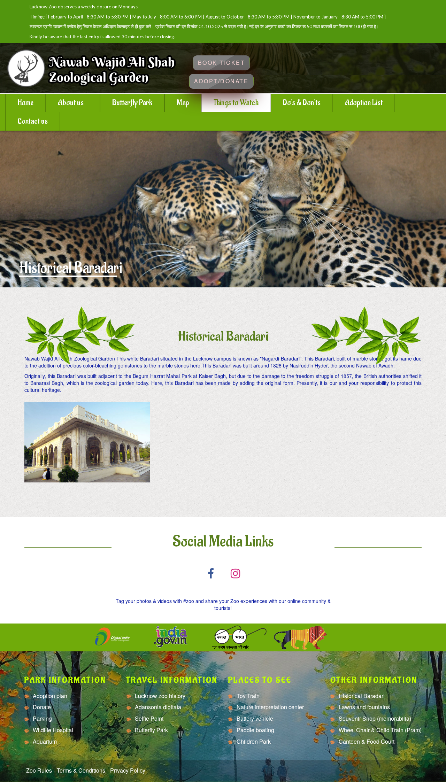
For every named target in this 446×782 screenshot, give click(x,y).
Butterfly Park (132, 103)
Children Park (253, 741)
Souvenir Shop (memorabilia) (374, 718)
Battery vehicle (254, 718)
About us (71, 103)
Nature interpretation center (269, 707)
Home (25, 103)
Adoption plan (49, 696)
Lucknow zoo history (159, 696)
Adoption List (364, 103)
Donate (41, 707)
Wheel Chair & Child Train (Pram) (379, 730)
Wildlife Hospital (52, 730)
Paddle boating (254, 730)
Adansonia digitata (157, 707)
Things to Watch (236, 103)
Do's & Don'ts (302, 103)
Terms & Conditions (81, 770)
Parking (41, 718)
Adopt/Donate (221, 81)
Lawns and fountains (363, 707)
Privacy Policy (127, 770)
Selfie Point (148, 718)
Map (183, 103)
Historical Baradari (361, 696)
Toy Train (247, 696)
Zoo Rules (39, 770)
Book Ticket (221, 63)
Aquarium (44, 741)
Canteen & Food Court (365, 741)
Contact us (32, 121)
